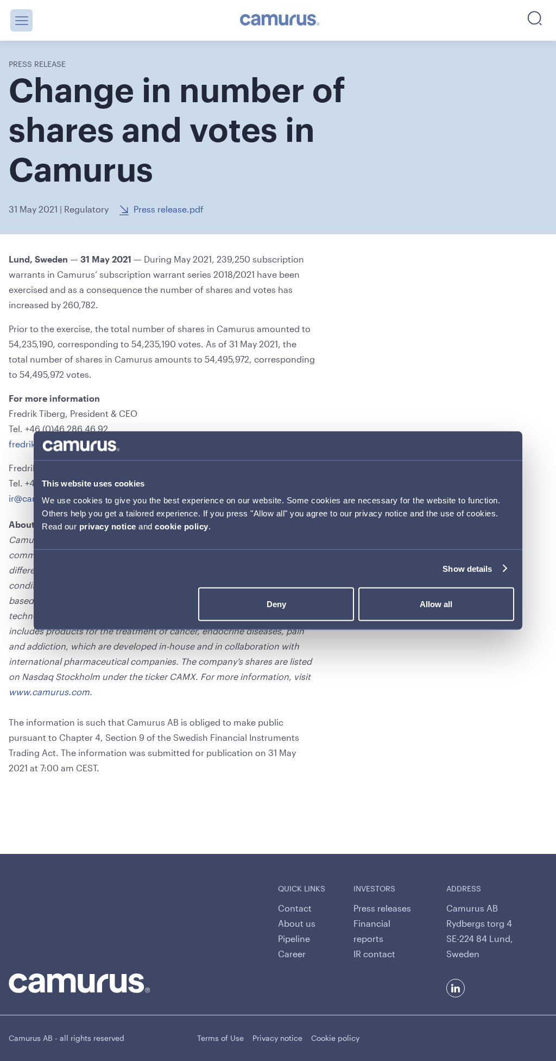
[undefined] (280, 20)
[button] (21, 20)
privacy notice (107, 526)
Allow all (436, 604)
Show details (467, 568)
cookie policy (181, 526)
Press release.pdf (169, 209)
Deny (276, 604)
